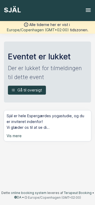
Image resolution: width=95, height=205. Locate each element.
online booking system (28, 193)
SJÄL (12, 10)
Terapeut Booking (78, 193)
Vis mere (14, 136)
